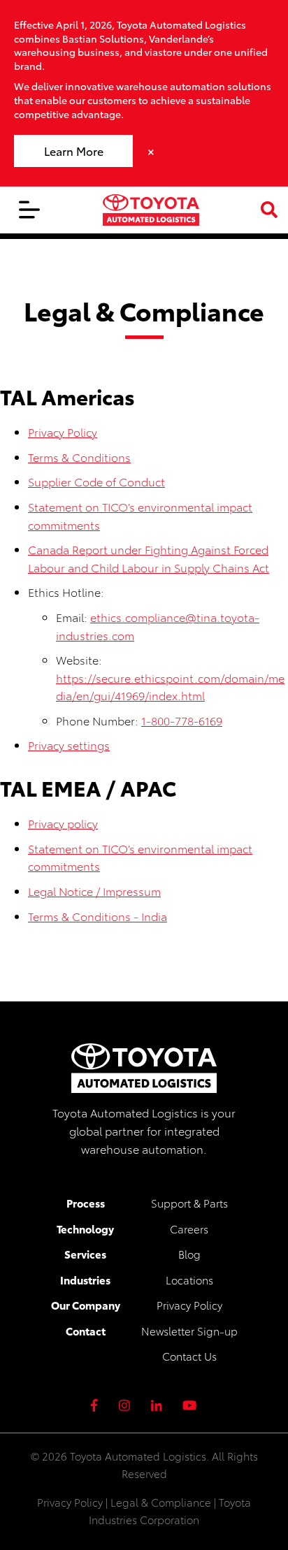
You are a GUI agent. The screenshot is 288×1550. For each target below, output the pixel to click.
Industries (85, 1279)
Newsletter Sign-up (189, 1330)
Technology (85, 1228)
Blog (189, 1253)
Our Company (85, 1304)
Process (85, 1202)
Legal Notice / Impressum (94, 891)
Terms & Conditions (79, 457)
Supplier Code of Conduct (96, 481)
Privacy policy (63, 823)
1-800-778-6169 (181, 720)
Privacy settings (69, 745)
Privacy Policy (62, 431)
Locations (189, 1279)
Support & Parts (189, 1202)
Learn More (73, 151)
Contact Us (189, 1355)
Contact (86, 1330)
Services (85, 1253)
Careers (189, 1228)
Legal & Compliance (160, 1501)
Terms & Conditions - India (97, 916)
